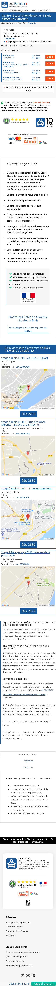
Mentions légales (14, 926)
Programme (28, 760)
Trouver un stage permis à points (23, 951)
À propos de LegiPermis (18, 922)
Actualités (11, 935)
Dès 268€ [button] (28, 480)
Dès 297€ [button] (28, 611)
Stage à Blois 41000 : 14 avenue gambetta (26, 488)
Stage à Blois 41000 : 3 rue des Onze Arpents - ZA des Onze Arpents (23, 423)
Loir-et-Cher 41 (31, 10)
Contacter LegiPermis (17, 931)
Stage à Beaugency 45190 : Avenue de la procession (25, 554)
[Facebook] (28, 975)
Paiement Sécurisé (15, 960)
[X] (23, 975)
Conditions (28, 767)
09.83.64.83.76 (47, 690)
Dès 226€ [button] (28, 414)
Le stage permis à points (28, 754)
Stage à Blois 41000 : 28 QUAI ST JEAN (24, 358)
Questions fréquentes (17, 956)
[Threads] (33, 975)
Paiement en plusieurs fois (19, 965)
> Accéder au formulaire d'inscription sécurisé (24, 694)
